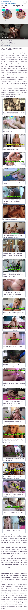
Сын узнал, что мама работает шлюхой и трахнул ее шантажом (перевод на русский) (13, 274)
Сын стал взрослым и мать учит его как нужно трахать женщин (14, 113)
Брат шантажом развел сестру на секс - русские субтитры (13, 148)
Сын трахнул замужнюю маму (12, 165)
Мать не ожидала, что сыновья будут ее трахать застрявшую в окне (12, 255)
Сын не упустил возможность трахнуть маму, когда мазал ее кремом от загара (12, 294)
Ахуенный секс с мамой (10, 219)
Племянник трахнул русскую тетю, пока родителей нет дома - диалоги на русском (14, 440)
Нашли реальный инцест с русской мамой (13, 182)
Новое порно (6, 2)
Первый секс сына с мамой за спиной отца (12, 422)
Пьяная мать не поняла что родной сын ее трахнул (13, 130)
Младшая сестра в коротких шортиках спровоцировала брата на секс (14, 383)
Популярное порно (8, 3)
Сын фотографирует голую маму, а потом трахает (13, 459)
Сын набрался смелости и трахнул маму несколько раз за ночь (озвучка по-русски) (13, 403)
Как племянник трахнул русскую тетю (13, 531)
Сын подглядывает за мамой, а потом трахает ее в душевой (12, 347)
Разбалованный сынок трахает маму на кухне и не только (12, 477)
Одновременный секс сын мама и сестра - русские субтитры (13, 236)
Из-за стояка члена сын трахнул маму (13, 513)
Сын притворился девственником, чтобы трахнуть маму (13, 495)
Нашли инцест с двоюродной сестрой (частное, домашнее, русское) (12, 201)
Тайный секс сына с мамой (11, 330)
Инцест (9, 45)
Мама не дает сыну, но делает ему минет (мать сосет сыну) (13, 313)
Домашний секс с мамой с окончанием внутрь (11, 365)
